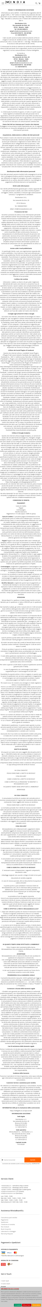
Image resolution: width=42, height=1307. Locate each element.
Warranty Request (7, 1234)
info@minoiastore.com (8, 1193)
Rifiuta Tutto (26, 1305)
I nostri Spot (5, 1281)
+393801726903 (6, 1189)
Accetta (18, 1305)
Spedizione (4, 1222)
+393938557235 (6, 1187)
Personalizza (36, 1305)
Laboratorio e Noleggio (8, 1231)
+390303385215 (6, 1186)
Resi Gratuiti (5, 1227)
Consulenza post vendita (9, 1217)
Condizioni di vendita (8, 1224)
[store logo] (15, 2)
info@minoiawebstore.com (23, 31)
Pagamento (4, 1220)
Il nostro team (5, 1284)
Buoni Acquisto (6, 1229)
